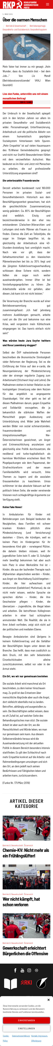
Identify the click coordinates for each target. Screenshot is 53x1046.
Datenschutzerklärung (21, 1036)
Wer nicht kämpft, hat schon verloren (21, 901)
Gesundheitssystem (38, 29)
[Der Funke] (19, 8)
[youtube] (22, 969)
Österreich (28, 845)
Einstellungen (26, 1028)
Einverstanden (26, 1020)
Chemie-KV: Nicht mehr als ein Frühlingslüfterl (26, 852)
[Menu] (47, 4)
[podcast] (37, 969)
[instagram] (29, 969)
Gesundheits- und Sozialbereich (16, 29)
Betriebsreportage (37, 25)
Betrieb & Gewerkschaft (16, 25)
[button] (48, 999)
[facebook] (15, 969)
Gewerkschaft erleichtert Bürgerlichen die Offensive (25, 950)
